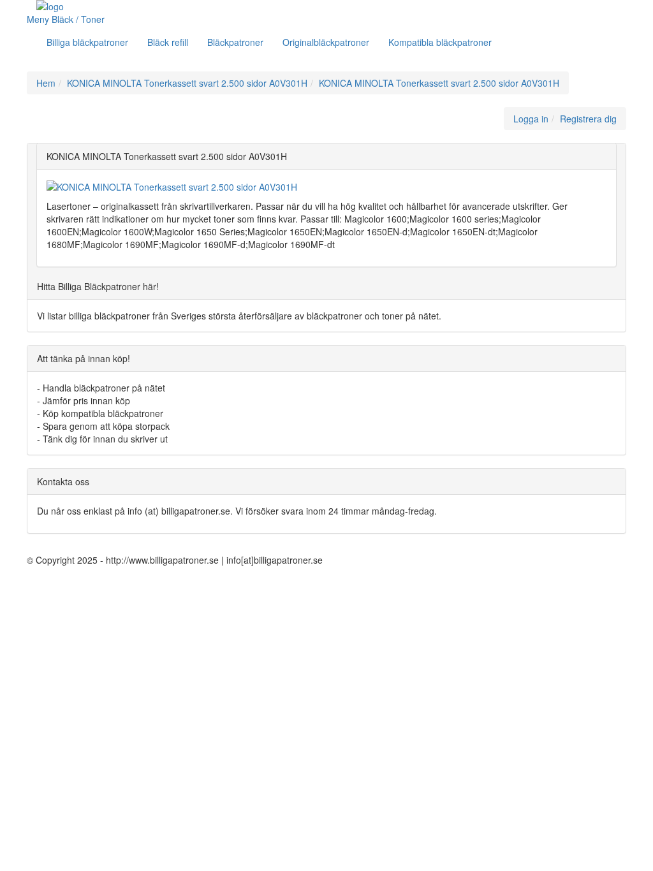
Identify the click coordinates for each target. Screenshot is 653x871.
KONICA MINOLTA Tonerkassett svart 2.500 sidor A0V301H (187, 83)
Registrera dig (588, 118)
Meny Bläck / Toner (67, 19)
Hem (45, 83)
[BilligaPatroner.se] (151, 6)
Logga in (530, 118)
